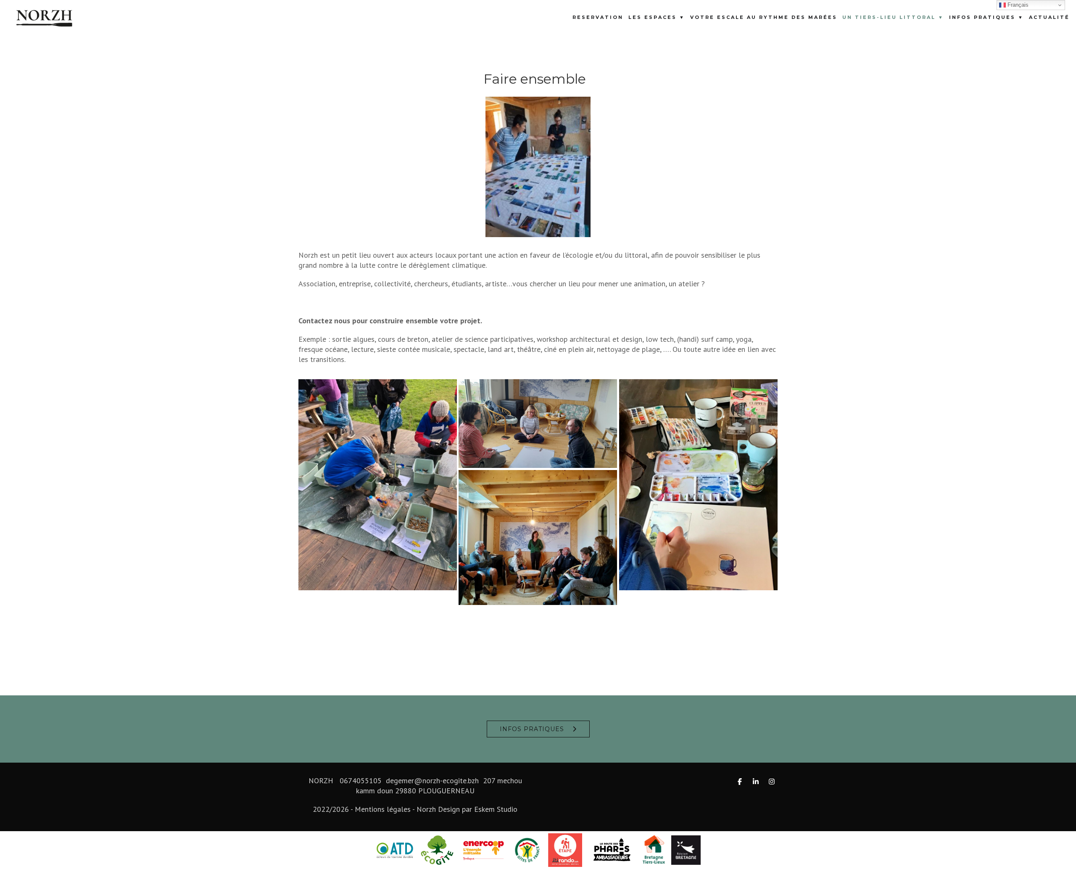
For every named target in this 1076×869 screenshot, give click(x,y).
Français (1017, 5)
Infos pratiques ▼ (986, 17)
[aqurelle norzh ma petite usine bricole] (698, 484)
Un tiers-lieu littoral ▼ (893, 17)
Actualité (1049, 17)
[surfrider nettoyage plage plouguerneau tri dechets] (377, 484)
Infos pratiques (532, 729)
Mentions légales (383, 809)
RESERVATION (597, 17)
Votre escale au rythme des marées (763, 17)
